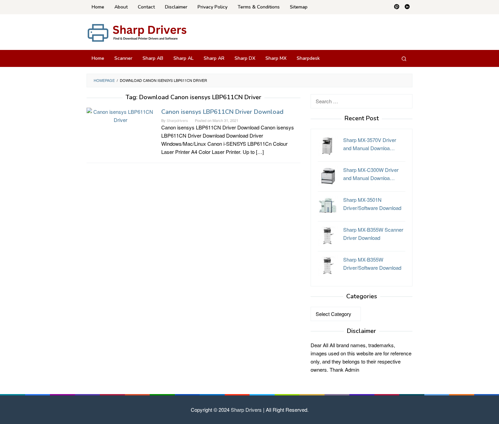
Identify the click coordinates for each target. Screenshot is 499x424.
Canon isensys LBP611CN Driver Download (222, 112)
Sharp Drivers (246, 409)
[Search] (403, 58)
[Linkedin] (407, 7)
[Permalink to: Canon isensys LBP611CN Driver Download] (120, 115)
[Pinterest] (396, 7)
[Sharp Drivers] (137, 32)
